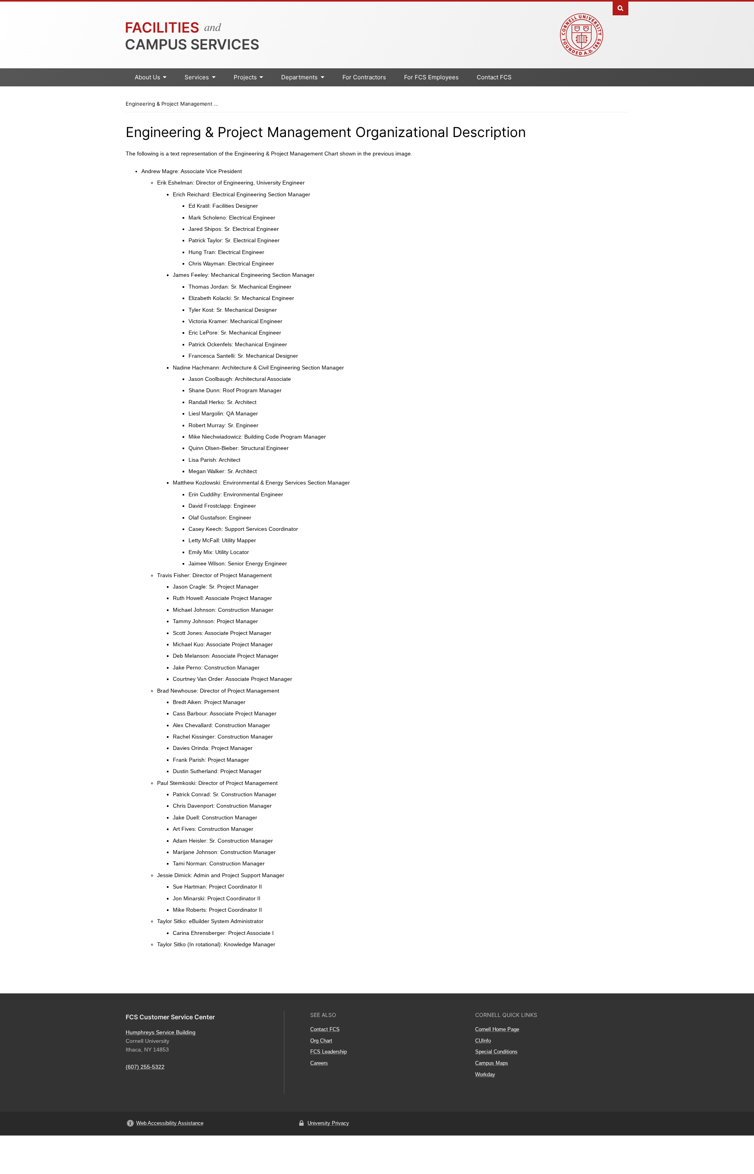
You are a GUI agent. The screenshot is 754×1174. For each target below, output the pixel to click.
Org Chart (321, 1041)
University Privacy (328, 1123)
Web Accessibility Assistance (169, 1123)
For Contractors (364, 77)
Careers (319, 1063)
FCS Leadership (328, 1052)
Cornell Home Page (497, 1029)
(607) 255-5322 (145, 1067)
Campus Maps (491, 1063)
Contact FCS (494, 77)
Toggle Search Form (620, 7)
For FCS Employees (431, 77)
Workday (485, 1074)
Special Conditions (496, 1052)
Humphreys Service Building (161, 1032)
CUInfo (483, 1041)
